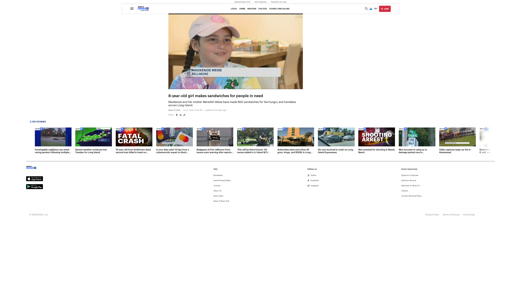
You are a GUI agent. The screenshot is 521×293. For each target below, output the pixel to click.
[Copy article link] (184, 115)
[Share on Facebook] (177, 115)
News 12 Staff (174, 110)
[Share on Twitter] (181, 115)
